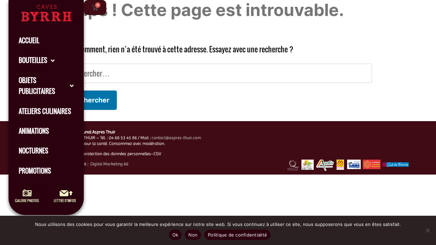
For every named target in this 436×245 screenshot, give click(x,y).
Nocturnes (33, 150)
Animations (34, 131)
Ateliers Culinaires (45, 111)
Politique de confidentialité (237, 235)
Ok (175, 235)
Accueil (29, 40)
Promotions (35, 170)
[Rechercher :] (218, 73)
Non (193, 235)
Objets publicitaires (37, 86)
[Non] (427, 230)
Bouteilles (33, 60)
